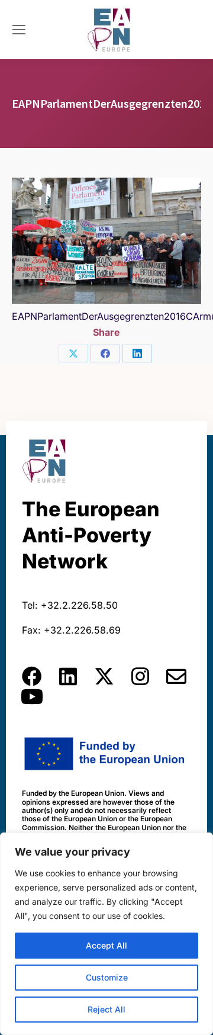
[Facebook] (105, 353)
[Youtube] (32, 696)
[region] (106, 933)
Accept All (106, 945)
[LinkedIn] (137, 353)
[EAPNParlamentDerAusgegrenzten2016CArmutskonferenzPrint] (106, 241)
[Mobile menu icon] (19, 29)
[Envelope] (176, 676)
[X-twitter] (104, 676)
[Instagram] (140, 676)
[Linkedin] (68, 676)
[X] (73, 353)
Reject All (106, 1009)
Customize (107, 977)
